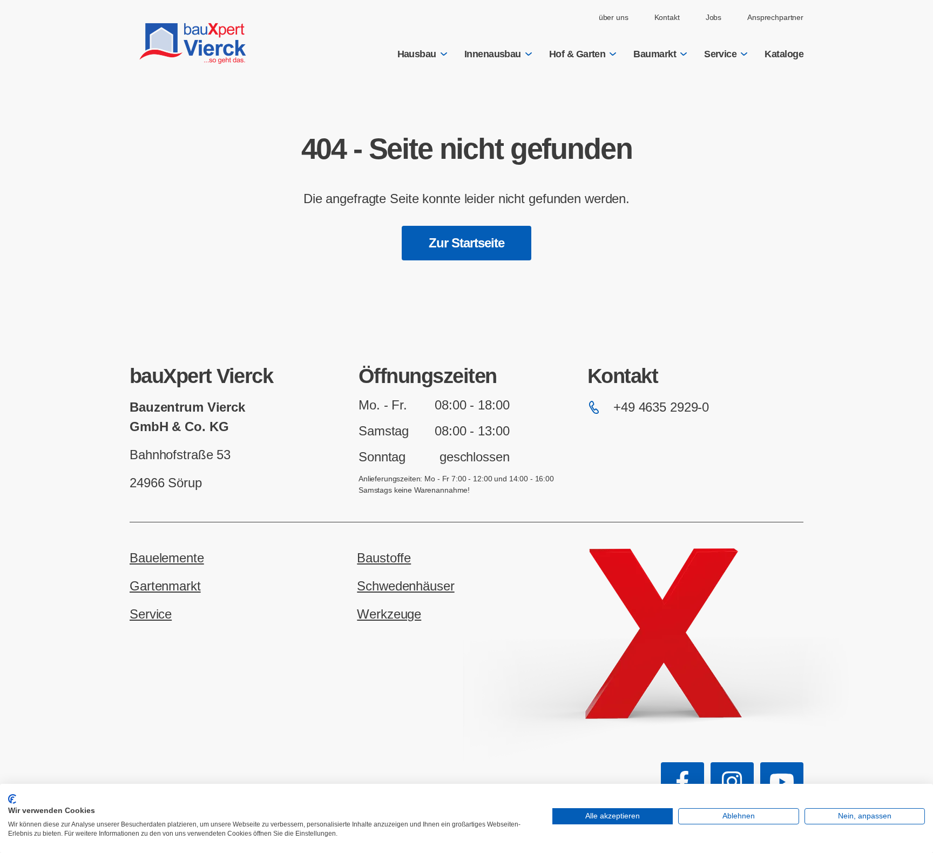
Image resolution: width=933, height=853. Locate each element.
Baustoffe (384, 557)
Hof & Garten (577, 54)
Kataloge (784, 54)
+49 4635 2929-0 (661, 407)
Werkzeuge (389, 614)
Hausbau (416, 54)
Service (720, 54)
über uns (613, 17)
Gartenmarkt (165, 586)
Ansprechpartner (775, 17)
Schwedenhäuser (405, 586)
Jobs (713, 17)
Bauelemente (167, 557)
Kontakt (667, 17)
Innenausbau (492, 54)
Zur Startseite (467, 243)
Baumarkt (654, 54)
